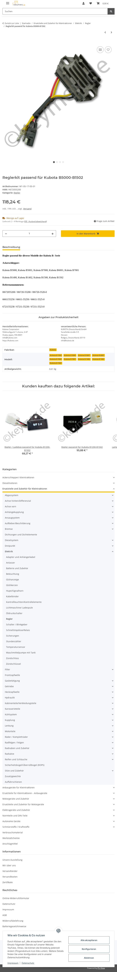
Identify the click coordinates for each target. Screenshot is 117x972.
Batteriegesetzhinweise (14, 926)
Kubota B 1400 (84, 359)
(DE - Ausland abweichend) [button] (35, 221)
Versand (27, 208)
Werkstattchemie (11, 838)
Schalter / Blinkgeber (16, 624)
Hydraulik (10, 697)
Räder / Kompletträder (16, 736)
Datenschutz (28, 963)
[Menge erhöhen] (52, 233)
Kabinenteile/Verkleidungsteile (20, 703)
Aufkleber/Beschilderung (17, 523)
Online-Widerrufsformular (15, 898)
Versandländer (10, 871)
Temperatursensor (15, 647)
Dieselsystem (11, 540)
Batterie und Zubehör (17, 568)
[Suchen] (111, 11)
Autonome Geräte (11, 821)
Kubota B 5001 (84, 355)
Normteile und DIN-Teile (14, 815)
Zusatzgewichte (13, 776)
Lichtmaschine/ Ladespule (19, 607)
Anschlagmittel (10, 843)
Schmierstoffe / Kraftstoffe (15, 826)
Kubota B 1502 (55, 363)
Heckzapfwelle (12, 691)
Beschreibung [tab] (11, 247)
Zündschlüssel (13, 663)
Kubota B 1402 (98, 359)
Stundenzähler (13, 641)
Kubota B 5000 (70, 355)
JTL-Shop (101, 968)
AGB (4, 915)
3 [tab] (60, 162)
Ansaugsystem (12, 517)
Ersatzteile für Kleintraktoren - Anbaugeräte (24, 793)
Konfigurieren (89, 949)
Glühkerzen (12, 585)
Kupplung (10, 720)
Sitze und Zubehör (14, 770)
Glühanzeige (12, 579)
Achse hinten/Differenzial (18, 500)
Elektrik (9, 551)
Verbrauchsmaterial (12, 832)
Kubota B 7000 (55, 359)
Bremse (9, 528)
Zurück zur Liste (12, 23)
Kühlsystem (11, 714)
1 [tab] (54, 162)
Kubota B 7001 (70, 359)
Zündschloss (12, 658)
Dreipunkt (10, 545)
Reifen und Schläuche (16, 759)
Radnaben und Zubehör (17, 748)
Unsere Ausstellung (12, 859)
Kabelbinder (12, 596)
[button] (83, 3)
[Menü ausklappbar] (7, 2)
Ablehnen (89, 958)
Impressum (12, 963)
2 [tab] (57, 162)
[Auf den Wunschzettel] (108, 49)
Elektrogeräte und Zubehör (16, 810)
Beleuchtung (12, 573)
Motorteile (10, 731)
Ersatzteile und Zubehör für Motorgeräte (23, 804)
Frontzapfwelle (12, 675)
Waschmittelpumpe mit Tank (20, 652)
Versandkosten (10, 876)
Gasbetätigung (12, 680)
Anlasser (10, 562)
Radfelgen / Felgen (14, 742)
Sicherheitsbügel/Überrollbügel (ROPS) (24, 765)
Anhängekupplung (14, 512)
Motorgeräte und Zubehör (15, 798)
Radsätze (9, 753)
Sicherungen (12, 635)
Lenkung (9, 725)
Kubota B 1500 (55, 355)
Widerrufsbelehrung (12, 920)
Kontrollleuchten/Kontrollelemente (24, 602)
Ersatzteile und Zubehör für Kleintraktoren (24, 488)
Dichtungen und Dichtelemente (21, 534)
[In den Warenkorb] (4, 42)
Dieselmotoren (9, 483)
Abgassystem (11, 495)
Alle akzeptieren (89, 940)
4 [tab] (63, 162)
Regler (17, 192)
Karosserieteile (12, 708)
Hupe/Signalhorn (14, 590)
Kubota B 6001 (98, 355)
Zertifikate (7, 882)
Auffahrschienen (13, 781)
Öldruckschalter (14, 613)
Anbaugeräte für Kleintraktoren (18, 787)
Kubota (53, 350)
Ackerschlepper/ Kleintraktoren (18, 477)
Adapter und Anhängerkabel (20, 557)
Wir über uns (9, 865)
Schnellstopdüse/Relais (18, 630)
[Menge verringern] (6, 233)
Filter (7, 669)
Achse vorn (10, 506)
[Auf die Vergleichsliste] (100, 49)
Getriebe (9, 686)
